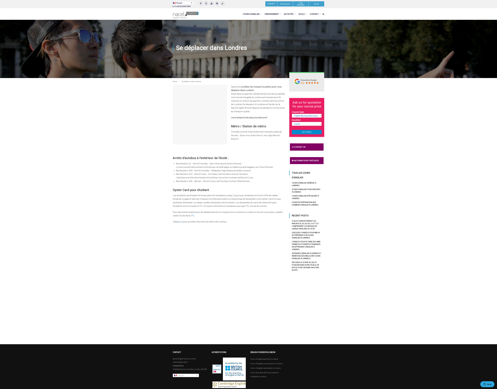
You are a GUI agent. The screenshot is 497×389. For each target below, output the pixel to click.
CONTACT (271, 4)
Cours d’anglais (251, 14)
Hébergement (272, 14)
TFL (193, 215)
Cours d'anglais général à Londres (264, 359)
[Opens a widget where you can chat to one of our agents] (487, 384)
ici (181, 222)
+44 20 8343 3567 (183, 6)
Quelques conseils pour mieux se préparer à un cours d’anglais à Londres (306, 235)
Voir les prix (285, 4)
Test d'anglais (301, 4)
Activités (288, 14)
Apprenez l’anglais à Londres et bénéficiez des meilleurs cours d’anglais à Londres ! (306, 255)
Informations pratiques (306, 160)
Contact (314, 14)
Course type (298, 112)
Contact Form (178, 366)
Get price (307, 132)
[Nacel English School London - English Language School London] (186, 15)
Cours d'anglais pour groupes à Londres (266, 363)
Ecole (302, 14)
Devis (316, 4)
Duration (296, 120)
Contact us (300, 147)
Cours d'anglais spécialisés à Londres (265, 368)
